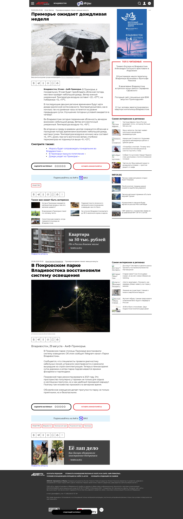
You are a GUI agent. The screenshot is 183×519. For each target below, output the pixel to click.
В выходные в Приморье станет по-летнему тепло (54, 212)
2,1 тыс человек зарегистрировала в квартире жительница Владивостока (132, 108)
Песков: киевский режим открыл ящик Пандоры (134, 179)
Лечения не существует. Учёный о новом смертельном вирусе (136, 291)
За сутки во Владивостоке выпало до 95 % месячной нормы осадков (94, 212)
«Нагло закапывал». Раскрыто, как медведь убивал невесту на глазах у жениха (137, 284)
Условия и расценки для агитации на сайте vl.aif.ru (67, 476)
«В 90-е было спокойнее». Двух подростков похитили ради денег (136, 308)
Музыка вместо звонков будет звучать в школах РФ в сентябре (134, 203)
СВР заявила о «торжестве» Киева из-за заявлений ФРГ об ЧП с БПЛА (136, 212)
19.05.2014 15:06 (37, 10)
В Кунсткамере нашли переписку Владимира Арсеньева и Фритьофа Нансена (132, 78)
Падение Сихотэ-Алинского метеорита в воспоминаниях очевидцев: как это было (92, 205)
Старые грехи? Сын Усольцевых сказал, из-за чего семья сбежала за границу (137, 276)
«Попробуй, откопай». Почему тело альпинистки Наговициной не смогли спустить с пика (136, 149)
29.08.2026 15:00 (37, 261)
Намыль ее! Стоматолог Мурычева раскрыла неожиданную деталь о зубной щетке (136, 140)
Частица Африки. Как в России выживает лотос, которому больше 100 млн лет (136, 124)
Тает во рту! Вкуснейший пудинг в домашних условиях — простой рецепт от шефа (136, 165)
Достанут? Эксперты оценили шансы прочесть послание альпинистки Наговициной (137, 268)
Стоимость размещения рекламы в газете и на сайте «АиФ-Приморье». (93, 473)
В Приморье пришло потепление (66, 154)
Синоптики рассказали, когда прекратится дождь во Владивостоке (53, 221)
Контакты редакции (54, 473)
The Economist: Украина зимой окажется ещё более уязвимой (134, 187)
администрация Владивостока (43, 334)
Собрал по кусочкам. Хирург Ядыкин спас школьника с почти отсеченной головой (137, 157)
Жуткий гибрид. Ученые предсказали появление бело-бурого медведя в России (137, 300)
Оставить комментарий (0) (91, 166)
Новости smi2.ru (39, 254)
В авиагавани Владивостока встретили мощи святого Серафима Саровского (132, 88)
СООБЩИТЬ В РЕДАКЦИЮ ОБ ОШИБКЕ (104, 476)
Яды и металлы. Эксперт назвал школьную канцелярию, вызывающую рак (135, 132)
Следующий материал (72, 512)
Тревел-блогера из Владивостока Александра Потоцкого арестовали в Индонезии (132, 68)
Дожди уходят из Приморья (63, 156)
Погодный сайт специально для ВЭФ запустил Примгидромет (132, 98)
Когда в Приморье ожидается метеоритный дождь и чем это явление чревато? (53, 205)
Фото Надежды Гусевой (70, 77)
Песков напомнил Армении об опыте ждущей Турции (136, 195)
